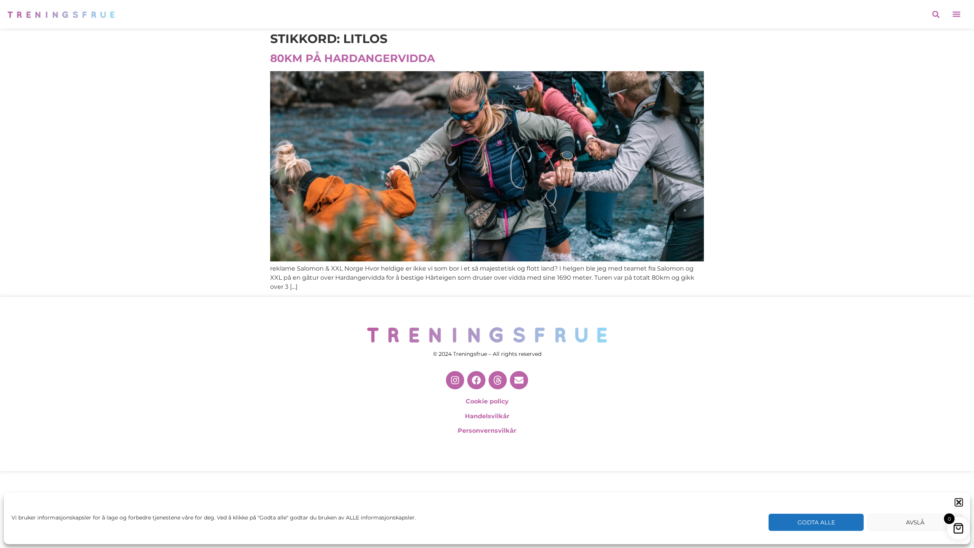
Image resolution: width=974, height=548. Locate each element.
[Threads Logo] (498, 380)
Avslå (915, 522)
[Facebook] (476, 380)
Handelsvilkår (487, 416)
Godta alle (816, 522)
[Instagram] (455, 380)
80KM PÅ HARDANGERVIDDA (352, 58)
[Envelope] (519, 380)
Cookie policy (487, 401)
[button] (959, 502)
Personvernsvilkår (487, 430)
